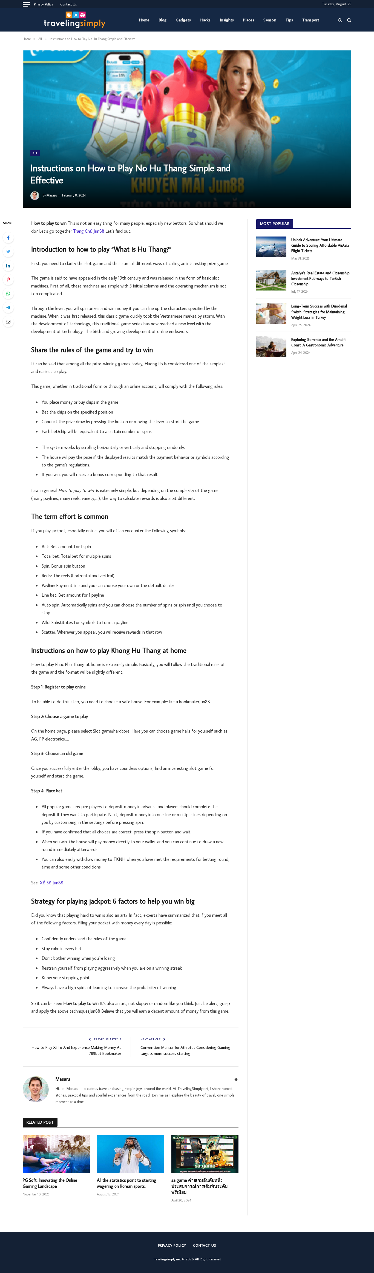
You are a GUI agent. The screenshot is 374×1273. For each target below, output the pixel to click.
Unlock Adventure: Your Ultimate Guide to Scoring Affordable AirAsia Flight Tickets (320, 245)
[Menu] (26, 4)
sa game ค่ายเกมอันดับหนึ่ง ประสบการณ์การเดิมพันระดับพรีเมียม (199, 1186)
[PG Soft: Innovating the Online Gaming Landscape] (56, 1154)
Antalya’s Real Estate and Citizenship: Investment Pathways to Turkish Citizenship (320, 278)
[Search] (348, 20)
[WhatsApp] (8, 293)
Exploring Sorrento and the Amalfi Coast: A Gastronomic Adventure (318, 342)
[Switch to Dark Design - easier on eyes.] (340, 20)
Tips (289, 19)
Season (269, 19)
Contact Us (68, 4)
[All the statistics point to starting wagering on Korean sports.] (130, 1154)
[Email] (8, 321)
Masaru (52, 195)
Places (248, 19)
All (35, 153)
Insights (227, 19)
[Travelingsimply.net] (76, 20)
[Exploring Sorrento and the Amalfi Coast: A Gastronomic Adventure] (271, 346)
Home (144, 19)
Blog (162, 19)
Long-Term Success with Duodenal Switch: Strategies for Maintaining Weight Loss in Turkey (319, 312)
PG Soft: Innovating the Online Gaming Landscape (50, 1183)
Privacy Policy (43, 4)
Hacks (205, 19)
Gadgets (183, 19)
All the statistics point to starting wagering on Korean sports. (126, 1183)
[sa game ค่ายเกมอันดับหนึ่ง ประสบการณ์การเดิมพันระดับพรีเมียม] (204, 1154)
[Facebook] (8, 237)
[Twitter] (8, 251)
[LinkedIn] (8, 265)
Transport (310, 19)
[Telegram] (8, 307)
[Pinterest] (8, 279)
